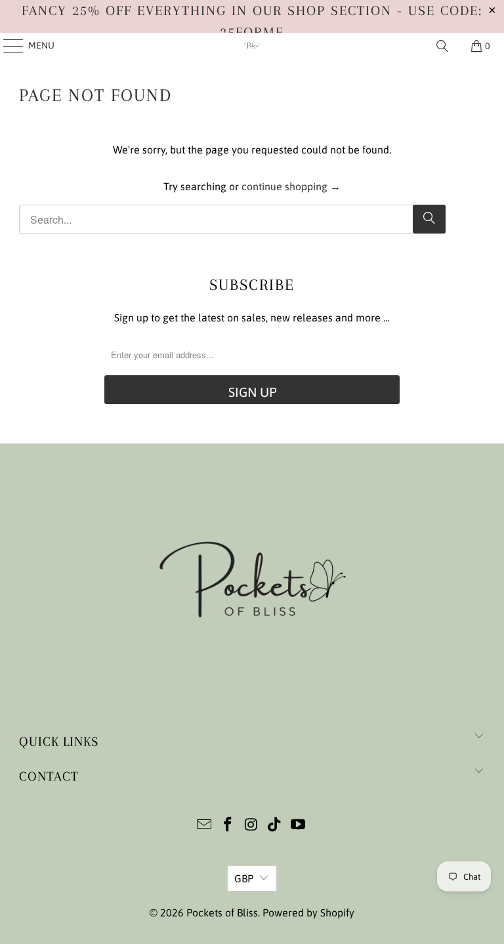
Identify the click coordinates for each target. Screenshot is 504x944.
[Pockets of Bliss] (252, 46)
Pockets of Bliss (222, 912)
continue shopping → (291, 186)
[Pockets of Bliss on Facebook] (228, 825)
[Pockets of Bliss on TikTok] (275, 825)
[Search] (442, 46)
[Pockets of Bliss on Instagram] (251, 825)
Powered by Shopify (308, 912)
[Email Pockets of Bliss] (205, 825)
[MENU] (7, 46)
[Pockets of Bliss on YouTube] (298, 825)
